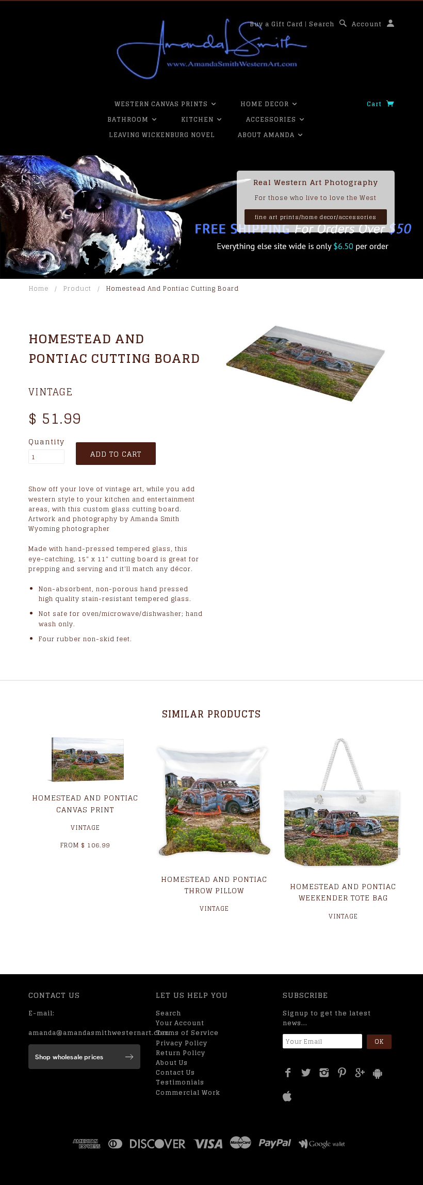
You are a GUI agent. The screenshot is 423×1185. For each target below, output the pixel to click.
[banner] (211, 48)
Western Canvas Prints (162, 103)
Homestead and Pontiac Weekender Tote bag (343, 892)
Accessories (272, 119)
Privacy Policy (181, 1043)
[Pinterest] (342, 1072)
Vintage (50, 391)
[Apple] (287, 1097)
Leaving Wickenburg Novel (162, 134)
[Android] (377, 1073)
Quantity (46, 441)
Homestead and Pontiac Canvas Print (85, 803)
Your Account (180, 1022)
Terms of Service (187, 1032)
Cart (375, 103)
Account (367, 24)
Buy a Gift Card (276, 24)
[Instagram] (324, 1072)
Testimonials (180, 1082)
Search (321, 24)
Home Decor (265, 103)
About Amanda (267, 134)
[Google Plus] (360, 1072)
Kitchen (198, 119)
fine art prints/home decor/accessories (316, 217)
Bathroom (129, 119)
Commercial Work (188, 1092)
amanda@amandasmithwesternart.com (98, 1032)
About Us (172, 1062)
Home (38, 288)
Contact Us (175, 1072)
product (77, 288)
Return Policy (180, 1052)
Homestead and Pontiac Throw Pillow (214, 885)
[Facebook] (288, 1072)
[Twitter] (306, 1072)
